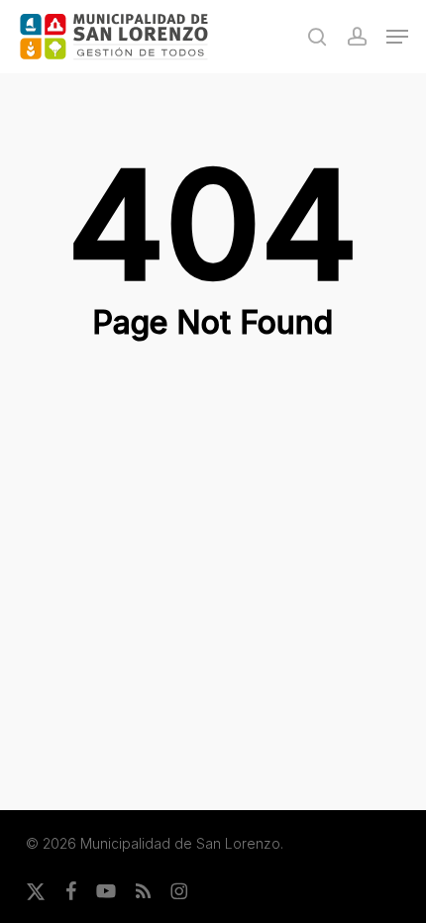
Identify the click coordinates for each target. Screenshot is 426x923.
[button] (397, 37)
